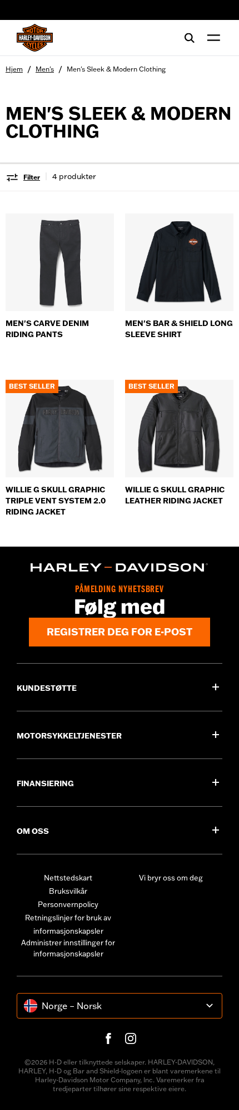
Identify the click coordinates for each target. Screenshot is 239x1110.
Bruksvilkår (68, 891)
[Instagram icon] (130, 1038)
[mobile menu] (211, 37)
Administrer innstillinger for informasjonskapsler (68, 948)
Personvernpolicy (68, 904)
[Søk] (189, 38)
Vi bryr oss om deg (171, 877)
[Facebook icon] (108, 1038)
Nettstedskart (68, 877)
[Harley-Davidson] (119, 567)
